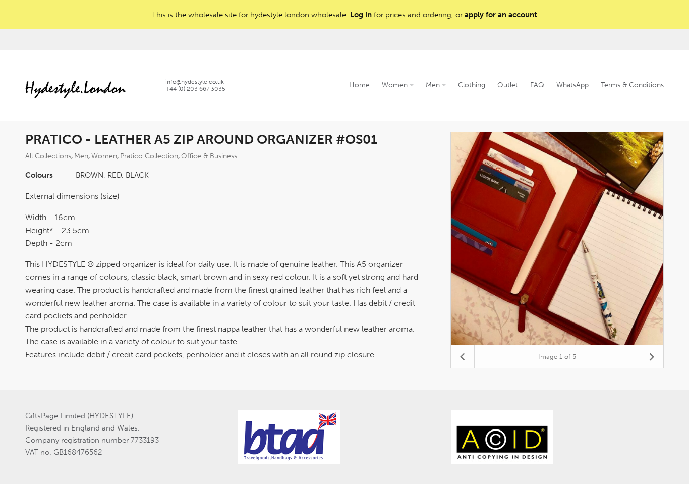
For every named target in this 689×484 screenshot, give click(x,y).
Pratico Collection (149, 156)
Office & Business (209, 156)
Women (396, 85)
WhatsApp (572, 85)
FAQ (537, 85)
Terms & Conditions (632, 85)
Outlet (507, 85)
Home (359, 85)
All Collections (48, 156)
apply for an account (501, 14)
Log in (361, 14)
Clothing (471, 85)
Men (434, 85)
